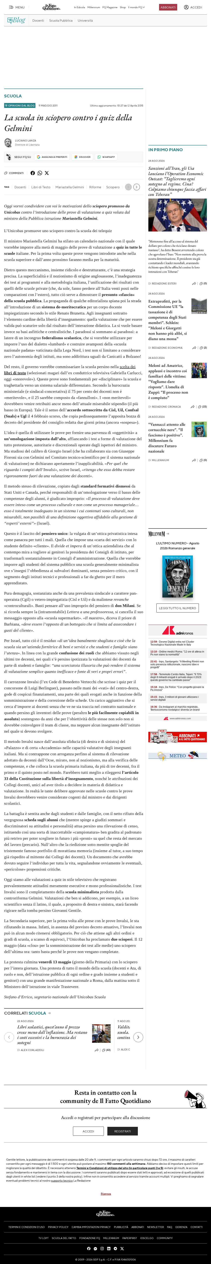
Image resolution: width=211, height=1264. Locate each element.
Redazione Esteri (162, 283)
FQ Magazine (109, 7)
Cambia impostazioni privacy (91, 1227)
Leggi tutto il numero (177, 608)
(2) (205, 347)
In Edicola (79, 7)
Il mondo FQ (135, 7)
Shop (123, 7)
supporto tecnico (62, 1180)
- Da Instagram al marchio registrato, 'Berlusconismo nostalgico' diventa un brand (175, 708)
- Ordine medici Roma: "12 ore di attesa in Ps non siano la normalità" (177, 653)
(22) (204, 406)
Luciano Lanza (25, 140)
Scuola (13, 95)
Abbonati (168, 7)
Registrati (122, 1131)
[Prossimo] (138, 1037)
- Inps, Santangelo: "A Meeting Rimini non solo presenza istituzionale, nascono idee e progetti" (177, 664)
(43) (108, 1050)
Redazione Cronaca (164, 406)
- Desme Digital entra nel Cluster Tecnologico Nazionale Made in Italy (172, 643)
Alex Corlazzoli (30, 1050)
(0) (205, 283)
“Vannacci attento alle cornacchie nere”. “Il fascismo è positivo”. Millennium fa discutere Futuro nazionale (166, 438)
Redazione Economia (165, 347)
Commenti (16, 173)
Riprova (106, 1193)
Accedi (88, 1131)
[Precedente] (9, 1037)
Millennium (93, 7)
